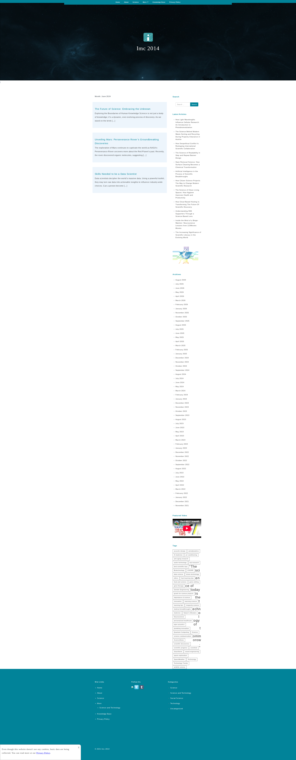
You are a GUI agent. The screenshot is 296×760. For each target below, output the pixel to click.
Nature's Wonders (190, 613)
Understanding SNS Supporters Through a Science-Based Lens (185, 213)
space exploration (180, 655)
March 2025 (180, 345)
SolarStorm (178, 651)
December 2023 (182, 403)
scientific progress (180, 648)
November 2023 (182, 407)
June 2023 (180, 427)
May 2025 (180, 337)
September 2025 (182, 321)
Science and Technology (109, 708)
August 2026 (181, 280)
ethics (176, 578)
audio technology (180, 562)
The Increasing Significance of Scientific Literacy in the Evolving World (188, 234)
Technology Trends (181, 663)
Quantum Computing (181, 632)
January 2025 (181, 354)
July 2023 (180, 423)
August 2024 (181, 374)
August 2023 (181, 419)
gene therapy (179, 586)
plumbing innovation (181, 628)
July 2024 (180, 378)
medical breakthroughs (182, 609)
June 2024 (180, 382)
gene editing (194, 582)
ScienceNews (179, 640)
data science (178, 574)
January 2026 (181, 309)
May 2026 (180, 292)
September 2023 (182, 415)
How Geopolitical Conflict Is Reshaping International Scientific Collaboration (187, 146)
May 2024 (180, 386)
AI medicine (178, 555)
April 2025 (180, 341)
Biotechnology (179, 570)
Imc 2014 (105, 749)
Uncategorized (176, 709)
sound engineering (192, 651)
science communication (182, 636)
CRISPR (190, 570)
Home (118, 2)
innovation (178, 601)
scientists (193, 648)
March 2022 (180, 489)
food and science (180, 582)
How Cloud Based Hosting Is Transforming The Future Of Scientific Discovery (187, 204)
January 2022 (181, 497)
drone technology (192, 574)
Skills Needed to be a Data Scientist (116, 174)
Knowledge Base (159, 2)
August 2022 (181, 468)
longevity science (192, 605)
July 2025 (180, 329)
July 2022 (180, 473)
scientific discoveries (181, 644)
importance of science (182, 597)
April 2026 (180, 296)
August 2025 (181, 325)
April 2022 (180, 485)
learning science (191, 601)
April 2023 (180, 436)
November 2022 (182, 456)
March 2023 (180, 440)
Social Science (176, 698)
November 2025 (182, 313)
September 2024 (182, 370)
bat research (194, 562)
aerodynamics (193, 551)
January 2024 (181, 399)
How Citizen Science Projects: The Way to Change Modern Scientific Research (188, 183)
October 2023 (181, 411)
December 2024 (182, 358)
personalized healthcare (183, 621)
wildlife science (179, 667)
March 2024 (180, 391)
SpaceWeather (179, 659)
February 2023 (182, 444)
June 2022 (180, 477)
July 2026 (180, 284)
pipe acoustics (179, 624)
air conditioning (191, 555)
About (126, 2)
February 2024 (182, 395)
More (145, 2)
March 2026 (180, 300)
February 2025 (182, 350)
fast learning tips (187, 578)
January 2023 (181, 448)
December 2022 (182, 452)
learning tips (178, 605)
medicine (177, 613)
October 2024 (181, 366)
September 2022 (182, 464)
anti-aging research (181, 559)
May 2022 (180, 481)
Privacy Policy (174, 2)
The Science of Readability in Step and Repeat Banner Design (188, 155)
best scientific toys (181, 566)
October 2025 (181, 317)
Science (136, 2)
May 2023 (180, 432)
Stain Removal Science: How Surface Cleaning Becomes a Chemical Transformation (188, 164)
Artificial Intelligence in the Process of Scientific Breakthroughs (187, 173)
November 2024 (182, 362)
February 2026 (182, 304)
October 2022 (181, 460)
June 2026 (180, 288)
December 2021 (182, 501)
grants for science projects (183, 593)
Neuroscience (179, 617)
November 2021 (182, 505)
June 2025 (180, 333)
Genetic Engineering (181, 590)
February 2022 (182, 493)
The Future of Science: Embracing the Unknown (122, 109)
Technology (192, 659)
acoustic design (179, 551)
